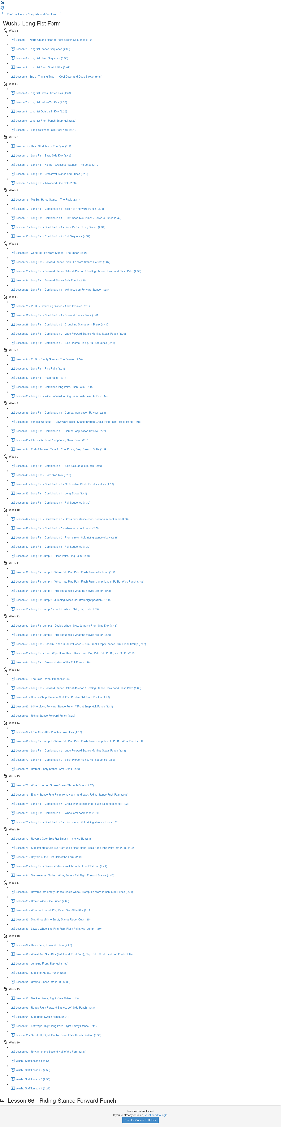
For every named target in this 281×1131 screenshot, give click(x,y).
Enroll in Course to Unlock (140, 1120)
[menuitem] (2, 9)
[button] (2, 3)
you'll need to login (156, 1115)
